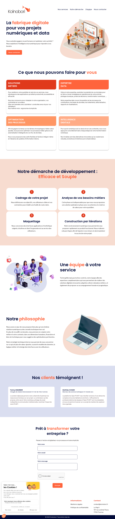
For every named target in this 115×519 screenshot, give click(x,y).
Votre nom (41, 444)
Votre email (41, 452)
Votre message (43, 461)
